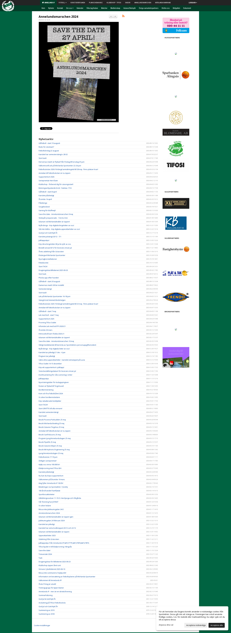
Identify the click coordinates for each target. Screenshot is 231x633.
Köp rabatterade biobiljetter (50, 401)
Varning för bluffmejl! (47, 210)
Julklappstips (44, 378)
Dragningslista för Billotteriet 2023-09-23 (55, 561)
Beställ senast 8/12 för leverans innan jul (55, 248)
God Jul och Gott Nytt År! (48, 606)
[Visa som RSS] (123, 16)
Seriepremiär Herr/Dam (48, 180)
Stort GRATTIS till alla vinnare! (50, 408)
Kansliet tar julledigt (47, 524)
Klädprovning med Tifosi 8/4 (50, 468)
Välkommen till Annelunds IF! (50, 580)
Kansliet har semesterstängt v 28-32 (53, 154)
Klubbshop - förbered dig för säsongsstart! (56, 184)
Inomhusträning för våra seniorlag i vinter (55, 375)
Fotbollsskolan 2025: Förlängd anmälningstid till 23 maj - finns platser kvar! (68, 304)
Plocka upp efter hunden (49, 277)
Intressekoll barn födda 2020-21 (51, 334)
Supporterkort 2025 (46, 319)
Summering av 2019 (46, 610)
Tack (40, 558)
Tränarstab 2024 (45, 554)
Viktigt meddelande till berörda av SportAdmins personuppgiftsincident (67, 345)
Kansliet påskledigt (46, 195)
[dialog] (192, 618)
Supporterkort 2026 (46, 177)
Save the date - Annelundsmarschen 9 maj (56, 214)
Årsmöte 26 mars (45, 330)
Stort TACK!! (43, 404)
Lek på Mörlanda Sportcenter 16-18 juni (54, 296)
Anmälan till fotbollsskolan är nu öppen (54, 173)
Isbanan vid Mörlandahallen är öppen (54, 532)
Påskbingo (43, 203)
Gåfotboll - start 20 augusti (49, 281)
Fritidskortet (43, 263)
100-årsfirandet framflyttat (49, 490)
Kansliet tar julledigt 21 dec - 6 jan (52, 352)
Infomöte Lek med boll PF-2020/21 (52, 326)
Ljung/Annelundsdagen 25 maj (51, 453)
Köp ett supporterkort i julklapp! (51, 367)
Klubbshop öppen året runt (50, 565)
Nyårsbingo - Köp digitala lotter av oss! (54, 348)
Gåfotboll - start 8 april (48, 192)
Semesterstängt (45, 289)
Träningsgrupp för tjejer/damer (51, 588)
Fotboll (62, 3)
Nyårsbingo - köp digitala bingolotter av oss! (56, 225)
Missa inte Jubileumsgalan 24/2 (51, 509)
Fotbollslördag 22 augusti (49, 150)
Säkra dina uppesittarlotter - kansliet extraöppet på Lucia (62, 360)
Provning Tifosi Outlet (47, 322)
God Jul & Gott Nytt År (47, 599)
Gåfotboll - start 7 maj (47, 311)
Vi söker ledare (45, 505)
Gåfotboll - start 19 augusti (49, 143)
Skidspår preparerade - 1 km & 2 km (53, 218)
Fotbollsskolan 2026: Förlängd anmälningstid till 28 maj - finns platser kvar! (68, 169)
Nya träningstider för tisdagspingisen (54, 382)
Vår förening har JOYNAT (48, 502)
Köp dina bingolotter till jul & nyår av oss (55, 244)
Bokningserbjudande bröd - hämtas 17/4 (55, 188)
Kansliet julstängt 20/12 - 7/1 (50, 236)
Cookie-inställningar (42, 625)
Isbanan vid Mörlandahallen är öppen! (54, 221)
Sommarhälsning (45, 595)
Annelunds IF (49, 3)
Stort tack (42, 274)
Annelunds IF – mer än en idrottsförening (55, 591)
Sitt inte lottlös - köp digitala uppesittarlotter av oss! (59, 229)
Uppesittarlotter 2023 (47, 535)
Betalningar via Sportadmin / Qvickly (53, 487)
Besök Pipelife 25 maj (47, 442)
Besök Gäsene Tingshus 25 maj (51, 427)
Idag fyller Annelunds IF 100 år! (51, 483)
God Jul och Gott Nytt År (48, 233)
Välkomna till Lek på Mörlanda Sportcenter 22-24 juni (60, 165)
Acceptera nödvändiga (196, 625)
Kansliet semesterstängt (48, 412)
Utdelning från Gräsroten (49, 539)
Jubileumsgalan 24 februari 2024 (52, 520)
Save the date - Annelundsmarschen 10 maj (56, 341)
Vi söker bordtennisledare (49, 397)
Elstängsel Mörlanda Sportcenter (52, 255)
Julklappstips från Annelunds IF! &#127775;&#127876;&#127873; (64, 543)
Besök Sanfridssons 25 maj (50, 434)
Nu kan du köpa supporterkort (51, 475)
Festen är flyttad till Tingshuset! (51, 386)
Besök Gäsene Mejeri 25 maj (50, 446)
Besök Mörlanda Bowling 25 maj (51, 423)
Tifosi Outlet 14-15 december (50, 363)
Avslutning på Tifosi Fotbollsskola (52, 603)
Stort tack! (43, 158)
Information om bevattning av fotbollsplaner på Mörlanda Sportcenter (67, 576)
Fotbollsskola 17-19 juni (48, 457)
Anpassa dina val (166, 625)
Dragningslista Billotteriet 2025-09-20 (53, 270)
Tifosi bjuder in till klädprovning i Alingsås (55, 546)
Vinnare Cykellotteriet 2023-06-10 (52, 569)
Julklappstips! (44, 240)
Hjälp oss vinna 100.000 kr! (49, 464)
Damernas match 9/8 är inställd (51, 285)
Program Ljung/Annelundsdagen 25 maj (55, 438)
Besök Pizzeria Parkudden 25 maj (52, 419)
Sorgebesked (44, 206)
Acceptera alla (217, 625)
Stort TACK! (43, 266)
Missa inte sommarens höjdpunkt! (52, 573)
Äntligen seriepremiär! (48, 461)
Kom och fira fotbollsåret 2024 (51, 393)
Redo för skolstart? (46, 147)
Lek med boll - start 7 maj (49, 315)
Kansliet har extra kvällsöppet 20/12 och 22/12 (57, 528)
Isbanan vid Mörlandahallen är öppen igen (56, 517)
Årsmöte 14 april (45, 199)
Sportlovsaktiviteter (47, 494)
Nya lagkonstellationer (48, 259)
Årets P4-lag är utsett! (47, 584)
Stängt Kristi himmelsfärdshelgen (52, 300)
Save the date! (44, 550)
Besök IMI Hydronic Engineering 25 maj (54, 449)
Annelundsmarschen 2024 (58, 16)
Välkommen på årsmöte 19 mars (52, 479)
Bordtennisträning (46, 390)
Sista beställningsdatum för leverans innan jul (57, 371)
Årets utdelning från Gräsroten (51, 251)
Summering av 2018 (46, 614)
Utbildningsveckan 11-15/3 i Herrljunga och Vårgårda (60, 498)
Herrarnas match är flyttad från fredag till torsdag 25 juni (61, 162)
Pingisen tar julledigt (47, 356)
